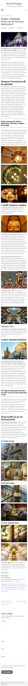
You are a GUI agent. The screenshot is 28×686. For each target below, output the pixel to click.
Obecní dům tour (17, 587)
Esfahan (20, 682)
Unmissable (11, 28)
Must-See (4, 28)
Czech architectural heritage (7, 586)
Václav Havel (4, 411)
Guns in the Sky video (14, 567)
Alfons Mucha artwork (10, 584)
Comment (3, 621)
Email (2, 648)
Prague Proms (22, 295)
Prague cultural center (12, 589)
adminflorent (20, 28)
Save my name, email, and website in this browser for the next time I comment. (13, 666)
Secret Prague (14, 3)
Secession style (11, 88)
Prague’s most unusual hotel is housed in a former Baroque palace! (7, 602)
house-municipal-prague (6, 587)
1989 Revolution (5, 239)
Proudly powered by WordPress (7, 682)
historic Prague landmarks (21, 586)
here (2, 52)
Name (3, 641)
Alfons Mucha (13, 95)
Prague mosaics (21, 589)
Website (3, 656)
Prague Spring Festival (9, 295)
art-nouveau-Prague (20, 584)
